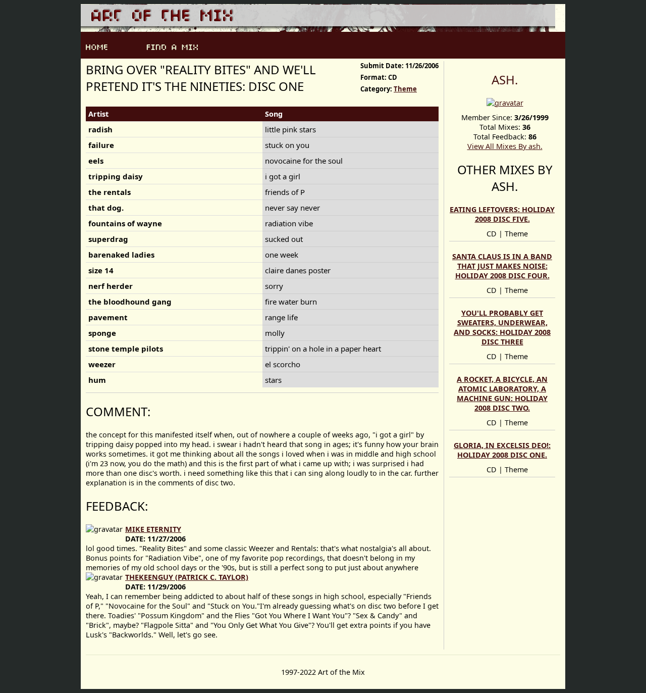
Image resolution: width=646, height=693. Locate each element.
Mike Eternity (153, 529)
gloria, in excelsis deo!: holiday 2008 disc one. (502, 450)
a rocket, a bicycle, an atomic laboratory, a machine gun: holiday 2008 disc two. (502, 393)
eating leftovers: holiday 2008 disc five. (502, 214)
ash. (505, 79)
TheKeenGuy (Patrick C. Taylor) (186, 577)
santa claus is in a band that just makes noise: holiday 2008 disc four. (502, 266)
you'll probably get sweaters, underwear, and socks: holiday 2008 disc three (502, 327)
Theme (405, 88)
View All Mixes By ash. (505, 146)
